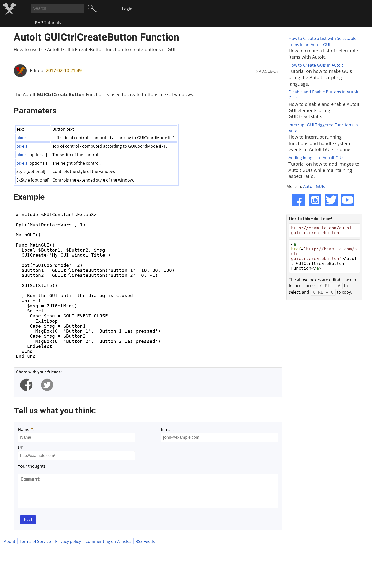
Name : (26, 429)
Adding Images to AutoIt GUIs (316, 158)
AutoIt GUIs (314, 186)
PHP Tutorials (48, 22)
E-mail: (167, 429)
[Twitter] (331, 200)
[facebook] (26, 384)
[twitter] (47, 384)
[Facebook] (298, 200)
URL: (22, 447)
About (9, 541)
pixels (21, 138)
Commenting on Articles (108, 541)
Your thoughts (32, 466)
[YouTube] (347, 200)
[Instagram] (315, 200)
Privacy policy (68, 541)
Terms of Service (35, 541)
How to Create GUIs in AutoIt (315, 65)
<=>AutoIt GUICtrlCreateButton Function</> (324, 256)
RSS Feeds (145, 541)
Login (127, 9)
